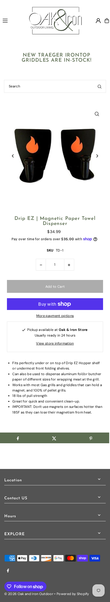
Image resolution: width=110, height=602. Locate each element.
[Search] (99, 86)
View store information (55, 343)
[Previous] (13, 156)
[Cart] (107, 20)
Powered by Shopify (73, 594)
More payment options (55, 315)
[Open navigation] (13, 20)
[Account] (98, 20)
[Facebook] (8, 571)
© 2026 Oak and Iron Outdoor (28, 594)
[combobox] (55, 86)
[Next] (97, 156)
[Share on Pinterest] (90, 438)
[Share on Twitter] (54, 438)
